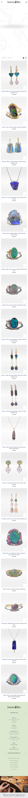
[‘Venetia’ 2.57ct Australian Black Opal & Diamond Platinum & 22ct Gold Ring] (14, 679)
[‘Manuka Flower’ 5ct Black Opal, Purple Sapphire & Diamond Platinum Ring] (14, 537)
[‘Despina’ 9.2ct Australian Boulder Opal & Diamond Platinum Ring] (14, 217)
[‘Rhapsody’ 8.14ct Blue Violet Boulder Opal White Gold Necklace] (14, 643)
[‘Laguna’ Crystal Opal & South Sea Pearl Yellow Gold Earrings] (14, 466)
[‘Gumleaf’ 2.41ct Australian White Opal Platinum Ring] (14, 288)
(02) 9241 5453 (14, 744)
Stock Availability (14, 764)
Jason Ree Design (11, 794)
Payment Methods (14, 762)
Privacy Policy (14, 769)
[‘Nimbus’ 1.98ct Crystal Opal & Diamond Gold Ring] (14, 572)
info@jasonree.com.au (14, 749)
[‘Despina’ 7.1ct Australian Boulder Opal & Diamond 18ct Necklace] (14, 181)
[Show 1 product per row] (23, 58)
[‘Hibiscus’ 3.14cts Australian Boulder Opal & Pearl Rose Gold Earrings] (14, 395)
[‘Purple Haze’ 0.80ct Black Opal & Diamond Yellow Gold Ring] (14, 607)
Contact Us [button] (14, 712)
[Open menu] (3, 2)
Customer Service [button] (14, 753)
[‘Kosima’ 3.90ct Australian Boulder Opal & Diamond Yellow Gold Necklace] (14, 430)
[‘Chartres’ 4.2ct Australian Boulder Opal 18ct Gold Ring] (14, 111)
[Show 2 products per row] (26, 58)
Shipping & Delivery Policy (14, 758)
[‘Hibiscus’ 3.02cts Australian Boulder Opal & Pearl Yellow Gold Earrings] (14, 359)
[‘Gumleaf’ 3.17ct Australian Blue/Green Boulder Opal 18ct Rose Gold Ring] (14, 323)
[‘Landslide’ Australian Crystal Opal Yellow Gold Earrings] (14, 502)
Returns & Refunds (14, 760)
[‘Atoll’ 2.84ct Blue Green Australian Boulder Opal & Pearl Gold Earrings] (14, 75)
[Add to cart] (24, 87)
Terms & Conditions (14, 767)
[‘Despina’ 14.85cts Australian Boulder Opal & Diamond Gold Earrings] (14, 145)
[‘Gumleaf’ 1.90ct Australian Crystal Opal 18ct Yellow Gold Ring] (14, 253)
